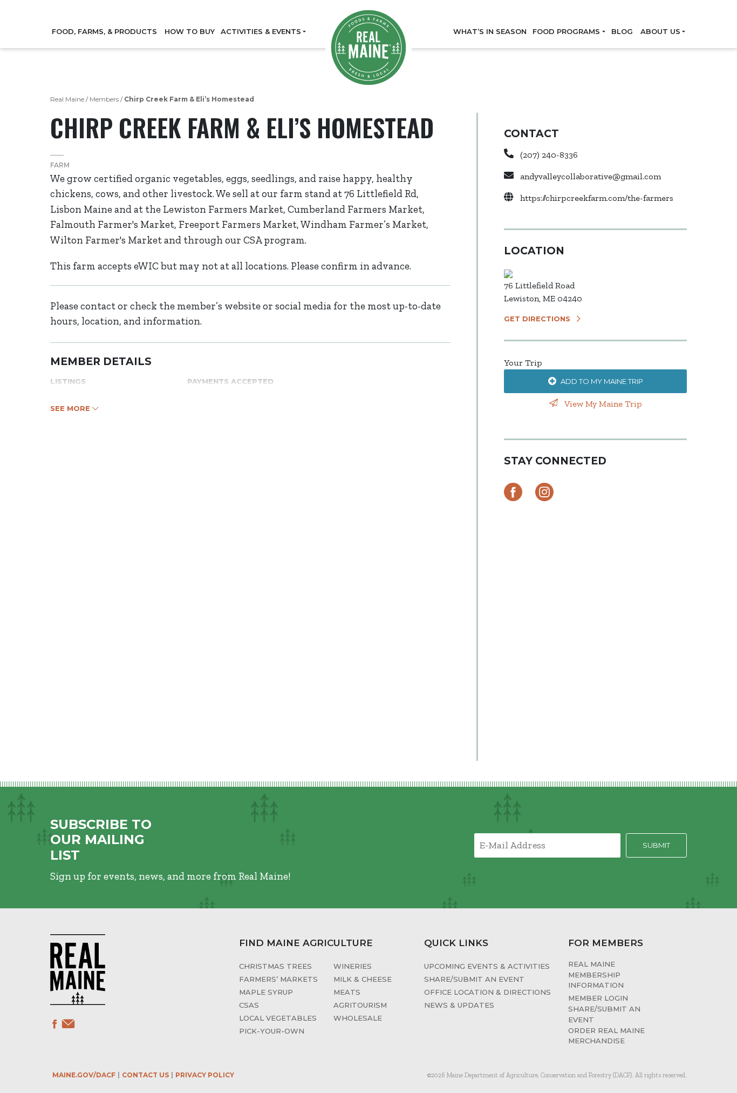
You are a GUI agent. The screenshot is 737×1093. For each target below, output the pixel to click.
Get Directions (537, 318)
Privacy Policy (204, 1075)
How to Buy (190, 31)
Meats (346, 992)
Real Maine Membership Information (596, 974)
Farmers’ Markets (278, 979)
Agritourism (360, 1005)
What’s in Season (490, 31)
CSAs (249, 1005)
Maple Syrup (266, 992)
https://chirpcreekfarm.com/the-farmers (596, 198)
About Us (660, 31)
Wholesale (357, 1018)
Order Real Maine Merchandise (606, 1035)
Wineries (352, 966)
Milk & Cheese (362, 979)
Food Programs (566, 31)
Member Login (598, 998)
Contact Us (145, 1075)
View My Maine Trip (602, 404)
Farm (60, 165)
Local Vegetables (278, 1018)
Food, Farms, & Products (104, 31)
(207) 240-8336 (549, 155)
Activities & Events (261, 31)
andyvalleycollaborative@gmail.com (590, 176)
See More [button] (71, 408)
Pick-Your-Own (271, 1031)
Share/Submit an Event (474, 979)
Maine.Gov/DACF (83, 1075)
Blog (622, 31)
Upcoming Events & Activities (487, 966)
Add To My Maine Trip (602, 381)
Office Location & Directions (487, 992)
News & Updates (459, 1005)
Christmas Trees (275, 966)
